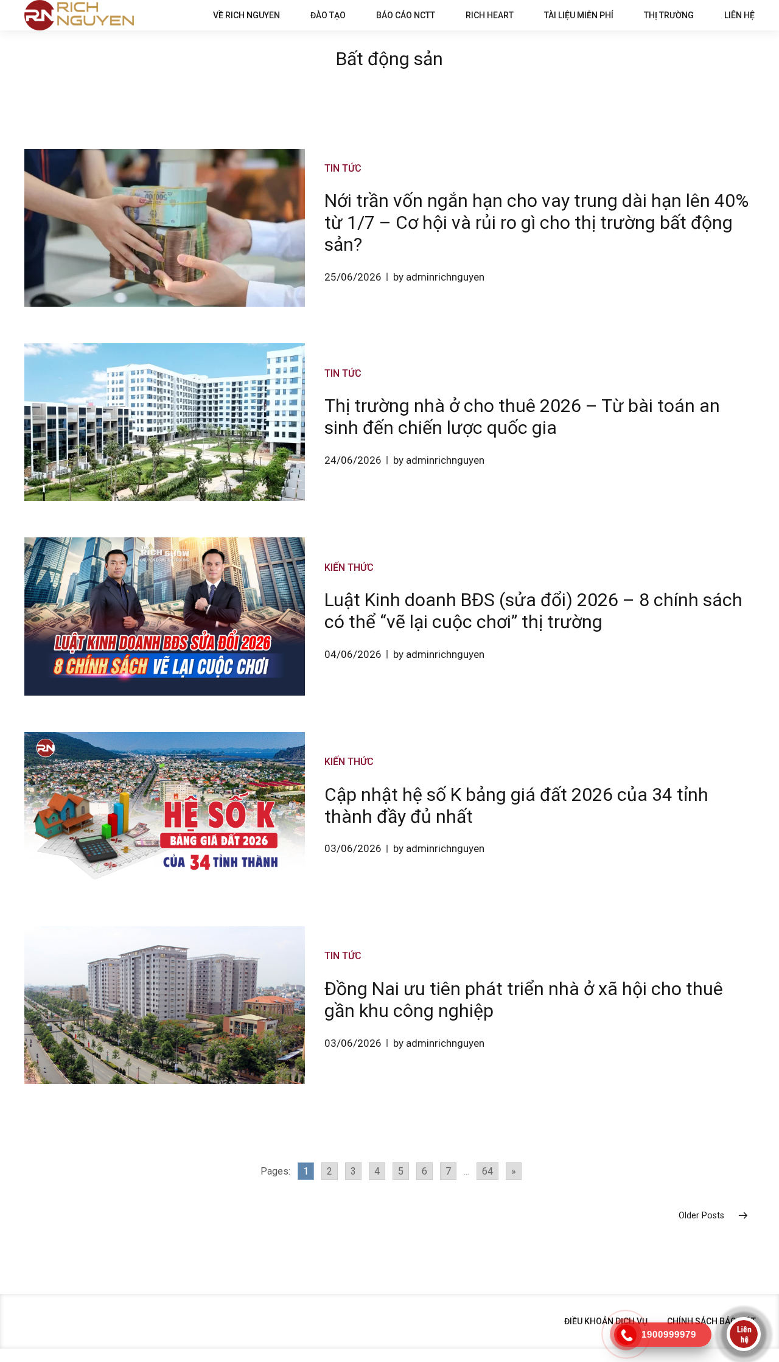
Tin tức (343, 168)
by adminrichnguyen (438, 277)
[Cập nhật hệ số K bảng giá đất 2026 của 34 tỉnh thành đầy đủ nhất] (164, 811)
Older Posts (701, 1215)
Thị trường (669, 15)
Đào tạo (328, 15)
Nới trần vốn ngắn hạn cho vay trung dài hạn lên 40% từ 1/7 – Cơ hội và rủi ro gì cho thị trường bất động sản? (536, 222)
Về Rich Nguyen (246, 15)
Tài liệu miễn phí (578, 15)
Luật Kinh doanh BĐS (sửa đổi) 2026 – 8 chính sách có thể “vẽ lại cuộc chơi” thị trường (533, 610)
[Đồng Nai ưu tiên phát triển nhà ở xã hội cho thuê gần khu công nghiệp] (164, 1005)
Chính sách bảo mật (711, 1321)
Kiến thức (349, 567)
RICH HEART (490, 15)
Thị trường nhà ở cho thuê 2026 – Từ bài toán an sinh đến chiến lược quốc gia (522, 416)
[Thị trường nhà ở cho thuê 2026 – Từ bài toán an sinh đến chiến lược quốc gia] (164, 422)
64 (487, 1171)
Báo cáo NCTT (405, 15)
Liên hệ (739, 15)
